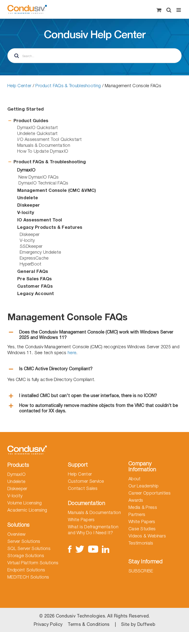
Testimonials (140, 543)
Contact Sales (82, 488)
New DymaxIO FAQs (38, 177)
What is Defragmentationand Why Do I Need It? (93, 529)
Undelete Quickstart (37, 133)
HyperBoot (31, 263)
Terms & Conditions (89, 624)
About (134, 478)
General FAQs (32, 271)
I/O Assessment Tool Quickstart (49, 139)
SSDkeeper (31, 246)
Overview (16, 534)
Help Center (19, 85)
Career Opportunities (149, 493)
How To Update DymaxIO (42, 151)
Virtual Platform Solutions (33, 562)
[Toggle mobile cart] (159, 10)
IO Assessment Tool (39, 219)
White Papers (81, 519)
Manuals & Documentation (43, 145)
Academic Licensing (27, 510)
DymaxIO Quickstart (37, 127)
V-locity (27, 240)
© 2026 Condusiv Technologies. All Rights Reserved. (94, 615)
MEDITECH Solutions (28, 577)
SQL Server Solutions (28, 548)
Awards (135, 500)
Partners (136, 514)
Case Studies (142, 528)
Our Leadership (143, 485)
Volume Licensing (24, 502)
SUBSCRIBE (140, 570)
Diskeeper (30, 234)
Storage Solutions (25, 555)
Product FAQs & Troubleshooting (68, 85)
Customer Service (86, 481)
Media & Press (142, 507)
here (72, 352)
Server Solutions (23, 541)
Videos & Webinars (147, 535)
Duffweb (146, 624)
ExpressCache (34, 258)
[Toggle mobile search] (168, 10)
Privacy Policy (48, 624)
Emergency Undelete (40, 252)
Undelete (16, 481)
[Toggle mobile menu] (179, 10)
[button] (94, 121)
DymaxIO (16, 474)
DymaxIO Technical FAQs (43, 182)
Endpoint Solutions (26, 569)
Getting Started (25, 109)
